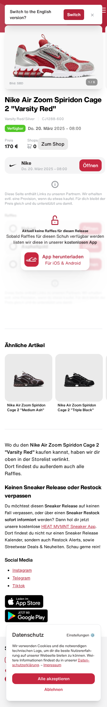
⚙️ (81, 635)
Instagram (22, 570)
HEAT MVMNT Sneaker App (68, 526)
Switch (74, 15)
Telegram (21, 578)
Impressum (52, 665)
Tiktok (18, 586)
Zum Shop (52, 144)
